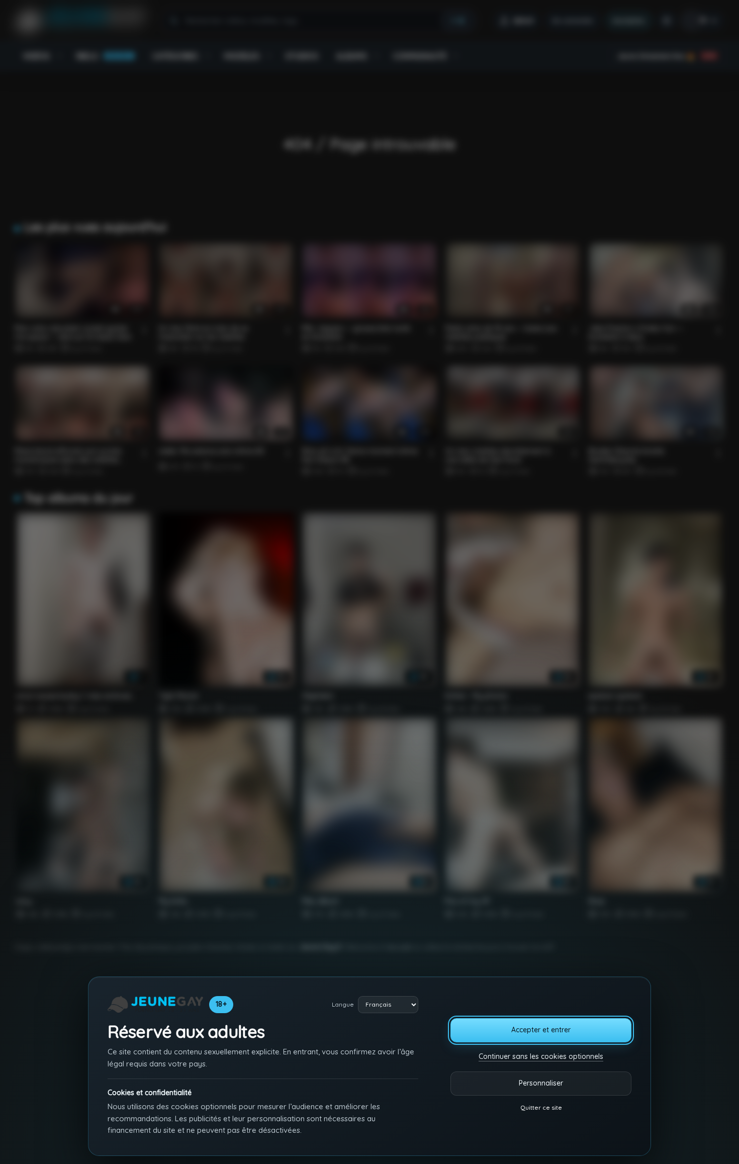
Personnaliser (541, 1083)
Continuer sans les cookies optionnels (541, 1056)
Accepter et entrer (541, 1029)
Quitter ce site (541, 1107)
